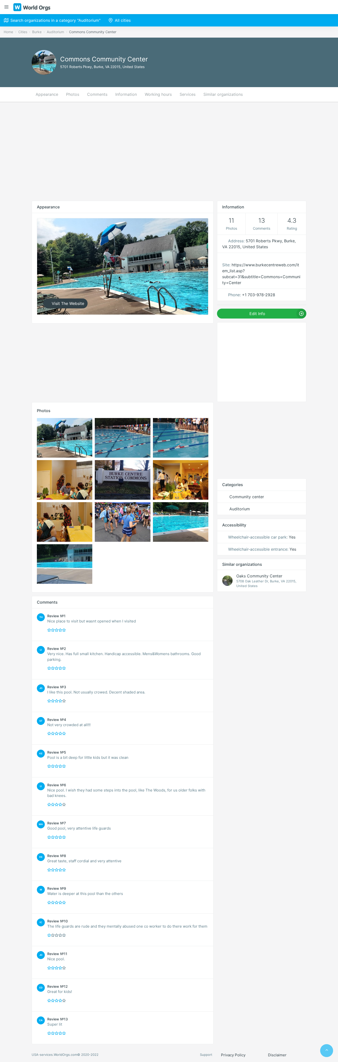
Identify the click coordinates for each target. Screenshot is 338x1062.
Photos (72, 94)
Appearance (47, 94)
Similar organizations (223, 94)
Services (187, 94)
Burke (37, 32)
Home (8, 32)
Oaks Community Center (259, 575)
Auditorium (55, 32)
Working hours (158, 94)
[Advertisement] (169, 151)
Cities (22, 32)
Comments (97, 94)
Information (126, 94)
